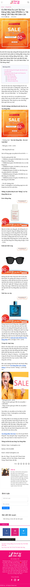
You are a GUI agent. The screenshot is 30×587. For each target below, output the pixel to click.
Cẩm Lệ (13, 469)
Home (2, 7)
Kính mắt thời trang (12, 77)
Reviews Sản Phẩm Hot (7, 539)
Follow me (4, 524)
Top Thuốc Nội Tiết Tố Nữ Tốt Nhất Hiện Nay (13, 547)
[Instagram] (15, 580)
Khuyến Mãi (8, 7)
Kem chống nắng (11, 76)
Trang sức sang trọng (13, 81)
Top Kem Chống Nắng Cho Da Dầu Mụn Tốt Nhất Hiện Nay (15, 544)
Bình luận (5, 508)
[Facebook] (12, 580)
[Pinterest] (18, 580)
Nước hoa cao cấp (11, 79)
